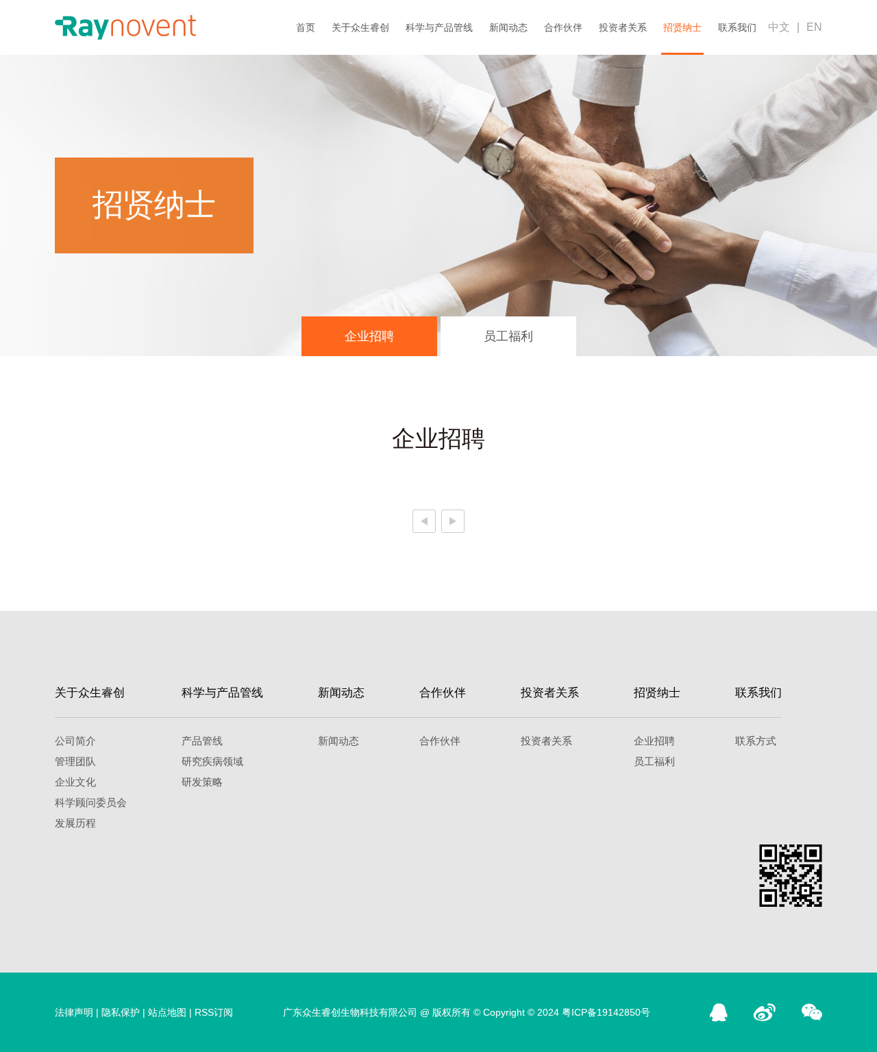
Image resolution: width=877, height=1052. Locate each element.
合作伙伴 (563, 27)
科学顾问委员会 (91, 802)
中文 (779, 27)
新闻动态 (508, 27)
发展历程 (75, 823)
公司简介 (75, 741)
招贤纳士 (682, 27)
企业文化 (75, 782)
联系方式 (755, 741)
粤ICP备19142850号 (606, 1012)
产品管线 (202, 741)
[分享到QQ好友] (719, 1012)
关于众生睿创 (360, 27)
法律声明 (74, 1012)
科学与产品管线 (439, 27)
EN (814, 27)
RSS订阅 (214, 1012)
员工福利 (508, 336)
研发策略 (202, 782)
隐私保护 (120, 1012)
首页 (305, 27)
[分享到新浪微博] (765, 1012)
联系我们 (737, 27)
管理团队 (75, 761)
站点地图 (167, 1012)
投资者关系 (623, 27)
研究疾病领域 (212, 761)
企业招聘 (369, 336)
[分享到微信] (812, 1012)
